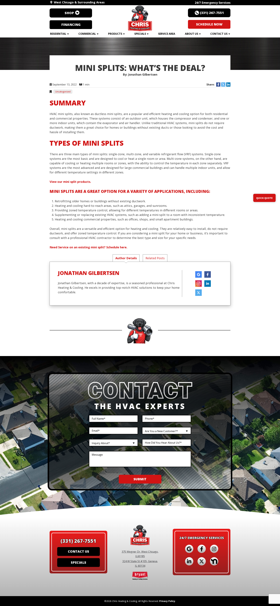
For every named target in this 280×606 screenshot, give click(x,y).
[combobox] (166, 430)
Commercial (87, 34)
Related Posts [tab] (155, 258)
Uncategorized (62, 91)
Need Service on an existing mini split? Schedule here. (88, 247)
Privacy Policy (167, 601)
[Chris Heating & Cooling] (139, 17)
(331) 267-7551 (78, 541)
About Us (191, 34)
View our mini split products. (70, 182)
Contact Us (219, 34)
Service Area (166, 34)
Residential (58, 34)
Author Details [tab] (126, 258)
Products (115, 34)
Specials (140, 34)
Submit (140, 479)
